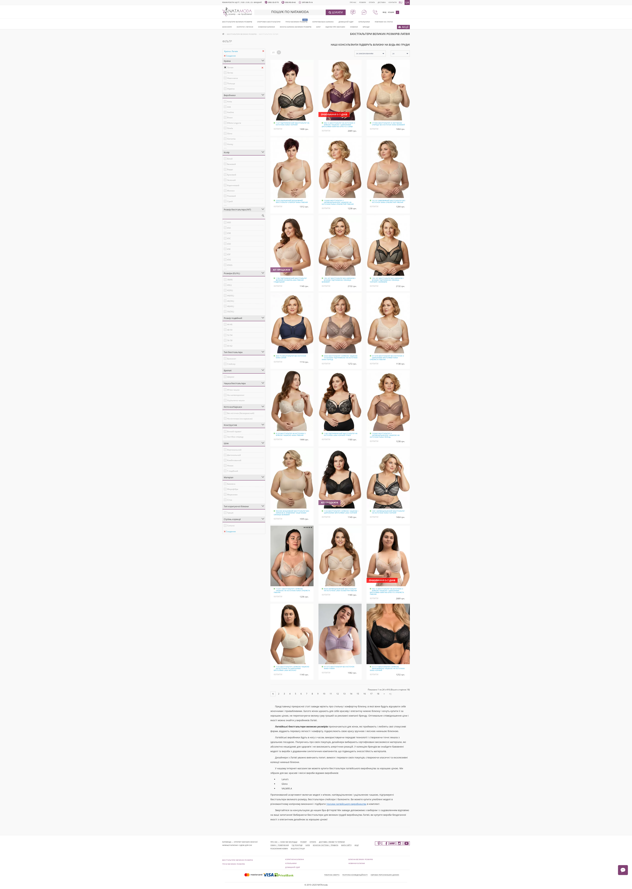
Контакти (393, 2)
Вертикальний (234, 449)
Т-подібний (232, 471)
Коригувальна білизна (323, 22)
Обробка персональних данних (385, 875)
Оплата (372, 2)
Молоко (231, 190)
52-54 (229, 335)
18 (378, 693)
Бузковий (231, 174)
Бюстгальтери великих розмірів (237, 22)
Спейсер (231, 364)
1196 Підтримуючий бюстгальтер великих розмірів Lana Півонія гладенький (290, 280)
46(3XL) (230, 301)
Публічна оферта (331, 875)
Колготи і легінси (245, 27)
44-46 (229, 324)
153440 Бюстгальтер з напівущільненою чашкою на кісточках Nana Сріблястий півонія (338, 202)
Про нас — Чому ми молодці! (283, 842)
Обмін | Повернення (279, 845)
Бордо (230, 169)
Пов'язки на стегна (384, 22)
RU (400, 2)
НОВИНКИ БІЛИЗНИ (266, 27)
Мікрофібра (232, 489)
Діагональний (234, 455)
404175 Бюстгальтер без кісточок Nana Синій (291, 357)
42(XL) (230, 290)
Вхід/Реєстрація (298, 848)
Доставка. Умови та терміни (332, 842)
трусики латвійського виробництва (346, 803)
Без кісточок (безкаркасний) (240, 413)
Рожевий (231, 196)
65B (229, 233)
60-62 (229, 345)
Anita (229, 101)
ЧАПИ (307, 845)
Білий (230, 158)
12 (337, 693)
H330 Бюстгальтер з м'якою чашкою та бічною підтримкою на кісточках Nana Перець (339, 358)
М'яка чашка (233, 389)
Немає (230, 465)
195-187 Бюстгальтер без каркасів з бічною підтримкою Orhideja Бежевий (338, 280)
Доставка (382, 2)
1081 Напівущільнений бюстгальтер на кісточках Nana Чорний (388, 512)
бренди (366, 27)
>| (390, 693)
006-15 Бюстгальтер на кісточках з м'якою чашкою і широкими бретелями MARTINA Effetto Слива (338, 125)
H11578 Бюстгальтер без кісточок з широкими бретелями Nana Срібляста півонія (387, 358)
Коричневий (233, 185)
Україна (231, 88)
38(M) (230, 279)
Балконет (231, 358)
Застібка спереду (235, 436)
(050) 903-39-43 (290, 2)
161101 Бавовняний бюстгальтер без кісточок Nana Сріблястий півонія (388, 201)
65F (228, 254)
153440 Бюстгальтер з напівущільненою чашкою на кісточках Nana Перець (384, 435)
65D (229, 243)
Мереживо (232, 494)
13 (344, 693)
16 (364, 693)
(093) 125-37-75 (273, 2)
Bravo (230, 117)
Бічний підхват (234, 431)
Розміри (362, 2)
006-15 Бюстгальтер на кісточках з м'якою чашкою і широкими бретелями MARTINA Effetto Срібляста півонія (387, 591)
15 (358, 693)
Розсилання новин (279, 848)
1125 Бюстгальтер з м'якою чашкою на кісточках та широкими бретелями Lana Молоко (291, 668)
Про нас (353, 2)
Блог (318, 27)
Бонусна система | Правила (325, 845)
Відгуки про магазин (335, 27)
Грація (230, 512)
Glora (229, 133)
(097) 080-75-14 (307, 2)
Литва (230, 72)
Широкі (230, 376)
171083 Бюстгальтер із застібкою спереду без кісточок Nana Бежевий (388, 124)
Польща (231, 83)
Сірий (230, 201)
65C (229, 238)
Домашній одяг (346, 22)
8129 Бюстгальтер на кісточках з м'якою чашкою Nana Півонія (290, 434)
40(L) (229, 285)
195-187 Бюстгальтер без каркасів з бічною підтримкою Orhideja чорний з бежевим (386, 280)
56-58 (229, 340)
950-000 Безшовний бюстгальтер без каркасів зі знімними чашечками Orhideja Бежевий (291, 513)
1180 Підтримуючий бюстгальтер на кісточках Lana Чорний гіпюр (340, 434)
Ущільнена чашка (236, 400)
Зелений (231, 180)
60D (229, 222)
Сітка (229, 499)
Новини (354, 27)
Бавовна (231, 483)
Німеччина (232, 78)
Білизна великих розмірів (360, 859)
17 (371, 693)
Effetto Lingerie (234, 123)
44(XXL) (230, 295)
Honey (230, 144)
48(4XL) (230, 306)
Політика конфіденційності (355, 875)
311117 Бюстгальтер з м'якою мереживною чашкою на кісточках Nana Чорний (387, 668)
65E (229, 249)
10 (324, 693)
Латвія (230, 67)
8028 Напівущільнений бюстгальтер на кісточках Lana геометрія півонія (340, 590)
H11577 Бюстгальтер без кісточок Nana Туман (339, 667)
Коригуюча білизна (294, 859)
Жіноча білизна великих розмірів (295, 27)
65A (229, 227)
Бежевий (231, 164)
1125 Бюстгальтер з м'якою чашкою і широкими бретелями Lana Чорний (341, 512)
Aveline (230, 112)
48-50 (229, 329)
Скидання (231, 55)
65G (229, 259)
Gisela (230, 128)
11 (331, 693)
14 (351, 693)
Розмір (303, 842)
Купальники (364, 22)
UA (407, 2)
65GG (229, 265)
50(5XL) (230, 311)
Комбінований (234, 460)
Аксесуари (227, 27)
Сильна (231, 525)
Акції (357, 845)
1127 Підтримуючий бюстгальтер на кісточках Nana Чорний (292, 124)
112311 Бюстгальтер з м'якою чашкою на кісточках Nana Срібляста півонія (292, 590)
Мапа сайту (346, 845)
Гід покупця (297, 845)
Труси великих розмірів (296, 22)
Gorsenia (231, 138)
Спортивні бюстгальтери (268, 22)
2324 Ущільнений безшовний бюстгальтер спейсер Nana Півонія (292, 201)
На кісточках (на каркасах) (239, 418)
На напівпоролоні (235, 395)
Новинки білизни (356, 863)
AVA (229, 107)
